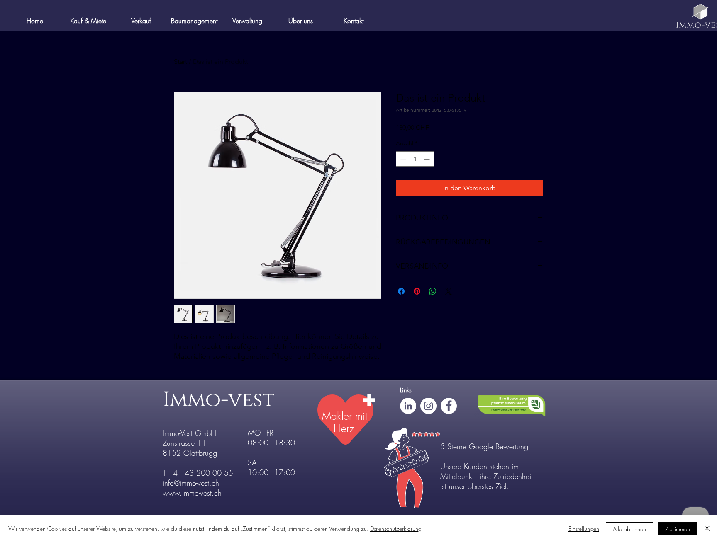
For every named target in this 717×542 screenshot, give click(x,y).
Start (180, 61)
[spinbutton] (414, 159)
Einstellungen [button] (583, 528)
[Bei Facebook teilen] (401, 291)
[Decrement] (402, 159)
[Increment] (427, 159)
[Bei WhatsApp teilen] (433, 291)
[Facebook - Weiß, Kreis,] (449, 406)
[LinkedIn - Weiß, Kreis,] (408, 406)
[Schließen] (707, 528)
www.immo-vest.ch (192, 493)
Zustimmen (677, 529)
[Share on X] (449, 291)
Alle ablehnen (629, 529)
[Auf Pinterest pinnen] (417, 291)
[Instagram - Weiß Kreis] (428, 406)
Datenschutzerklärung (396, 528)
